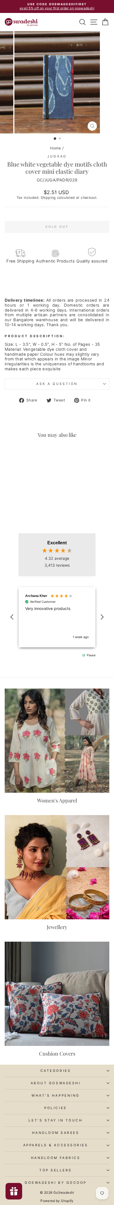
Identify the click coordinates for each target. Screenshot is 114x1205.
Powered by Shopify (57, 1201)
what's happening (56, 1095)
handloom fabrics (56, 1158)
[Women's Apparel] (57, 741)
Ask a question (56, 384)
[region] (57, 617)
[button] (12, 617)
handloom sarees (55, 1133)
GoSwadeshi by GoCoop (56, 1183)
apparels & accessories (55, 1145)
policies (55, 1108)
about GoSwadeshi (56, 1083)
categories (55, 1071)
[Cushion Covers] (57, 994)
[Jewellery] (57, 867)
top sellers (55, 1170)
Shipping (48, 198)
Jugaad (56, 156)
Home (55, 148)
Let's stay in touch (55, 1120)
